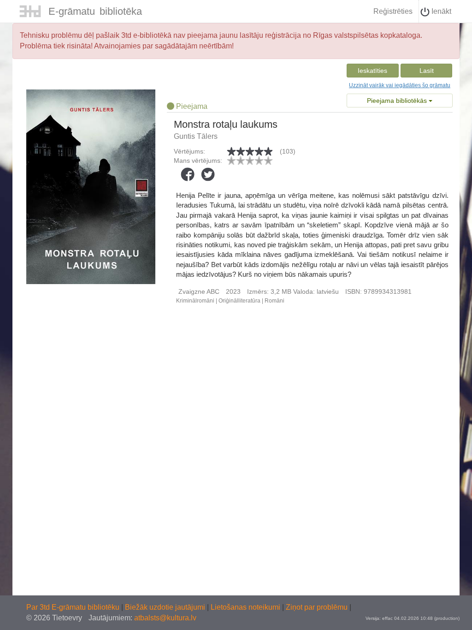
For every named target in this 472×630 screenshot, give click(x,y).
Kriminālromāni (195, 300)
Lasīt (426, 70)
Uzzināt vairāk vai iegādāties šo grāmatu (399, 85)
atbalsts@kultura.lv (165, 618)
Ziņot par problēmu (317, 607)
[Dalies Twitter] (208, 174)
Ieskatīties (372, 70)
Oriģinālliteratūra (239, 300)
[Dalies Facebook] (188, 174)
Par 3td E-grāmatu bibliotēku (73, 607)
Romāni (274, 300)
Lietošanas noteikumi (246, 607)
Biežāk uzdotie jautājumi (166, 607)
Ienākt (440, 11)
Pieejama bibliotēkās (398, 100)
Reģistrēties (393, 11)
